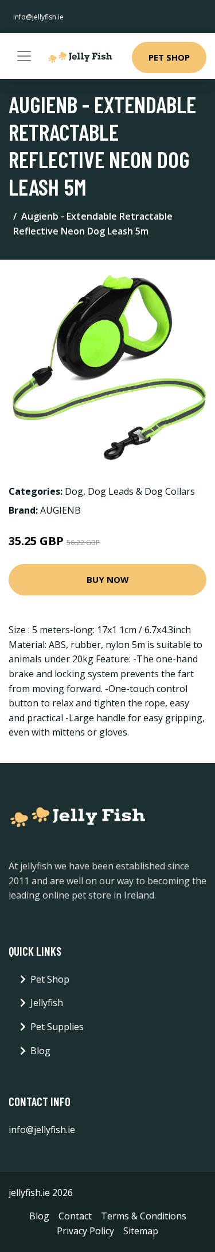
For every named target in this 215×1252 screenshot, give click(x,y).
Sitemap (140, 1231)
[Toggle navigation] (24, 56)
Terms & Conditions (143, 1216)
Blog (40, 1050)
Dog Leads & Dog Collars (141, 491)
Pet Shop (169, 57)
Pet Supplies (57, 1026)
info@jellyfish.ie (38, 17)
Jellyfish (46, 1002)
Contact (75, 1216)
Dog (74, 491)
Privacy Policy (85, 1231)
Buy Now (108, 579)
